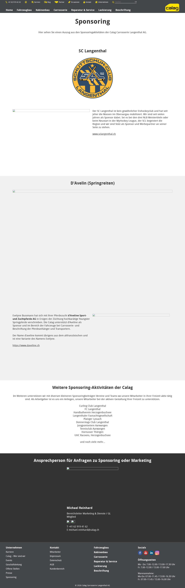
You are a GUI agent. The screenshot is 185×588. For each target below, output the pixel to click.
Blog (49, 2)
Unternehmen (103, 2)
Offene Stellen (13, 568)
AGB (52, 564)
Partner (61, 2)
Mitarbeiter (55, 552)
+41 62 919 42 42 (14, 2)
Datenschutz (56, 560)
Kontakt (88, 2)
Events (9, 560)
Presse (9, 573)
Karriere (37, 2)
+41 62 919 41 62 (78, 526)
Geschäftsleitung (14, 564)
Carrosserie (100, 557)
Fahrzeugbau (101, 547)
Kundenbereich (57, 568)
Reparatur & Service (105, 561)
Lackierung (100, 566)
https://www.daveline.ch (26, 345)
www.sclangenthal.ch (104, 133)
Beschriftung (101, 570)
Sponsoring (11, 577)
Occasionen (75, 2)
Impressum (55, 556)
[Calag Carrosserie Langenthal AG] (172, 7)
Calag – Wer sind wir (15, 556)
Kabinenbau (101, 552)
